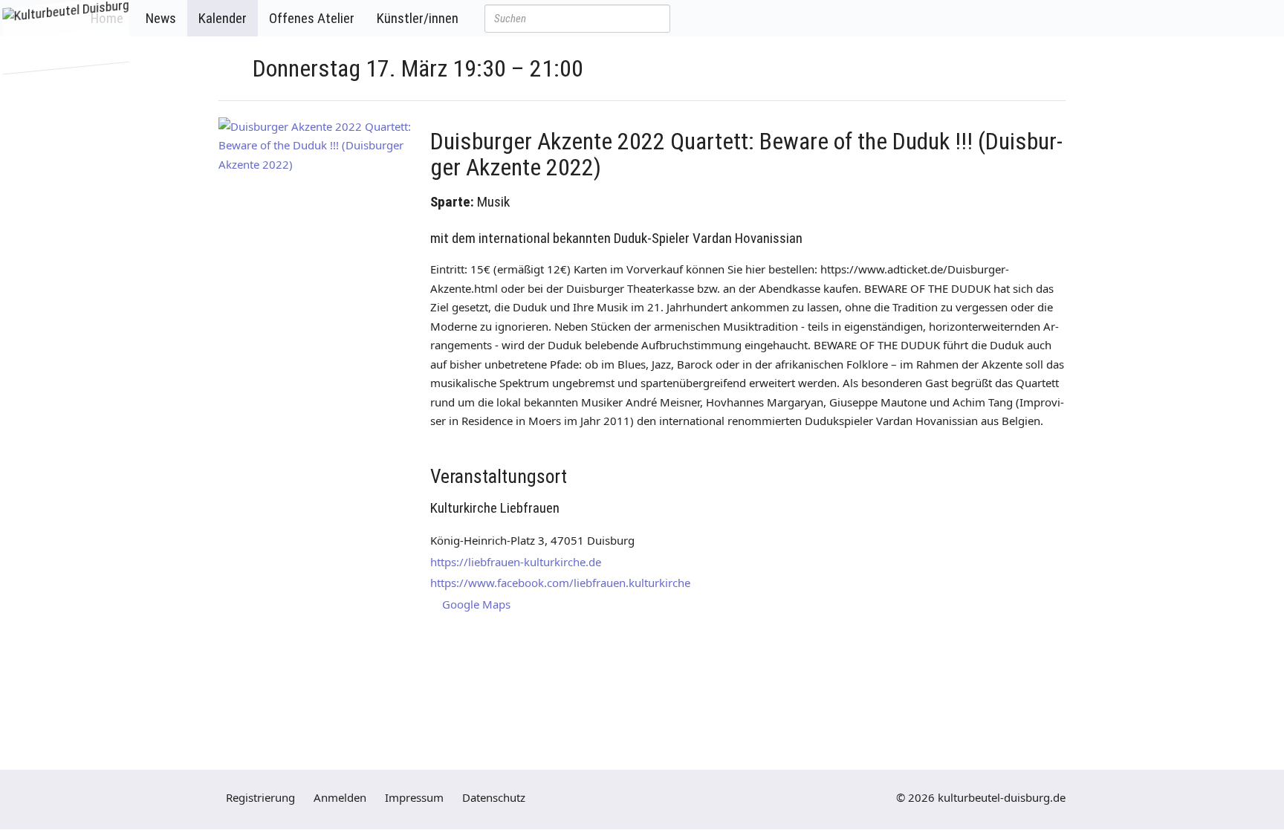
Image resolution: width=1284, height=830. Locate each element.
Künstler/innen (417, 18)
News (161, 18)
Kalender (222, 18)
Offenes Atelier (311, 18)
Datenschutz (493, 797)
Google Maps (474, 604)
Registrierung (260, 797)
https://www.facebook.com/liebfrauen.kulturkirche (560, 582)
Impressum (414, 797)
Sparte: (452, 201)
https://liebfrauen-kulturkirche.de (515, 561)
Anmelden (340, 797)
